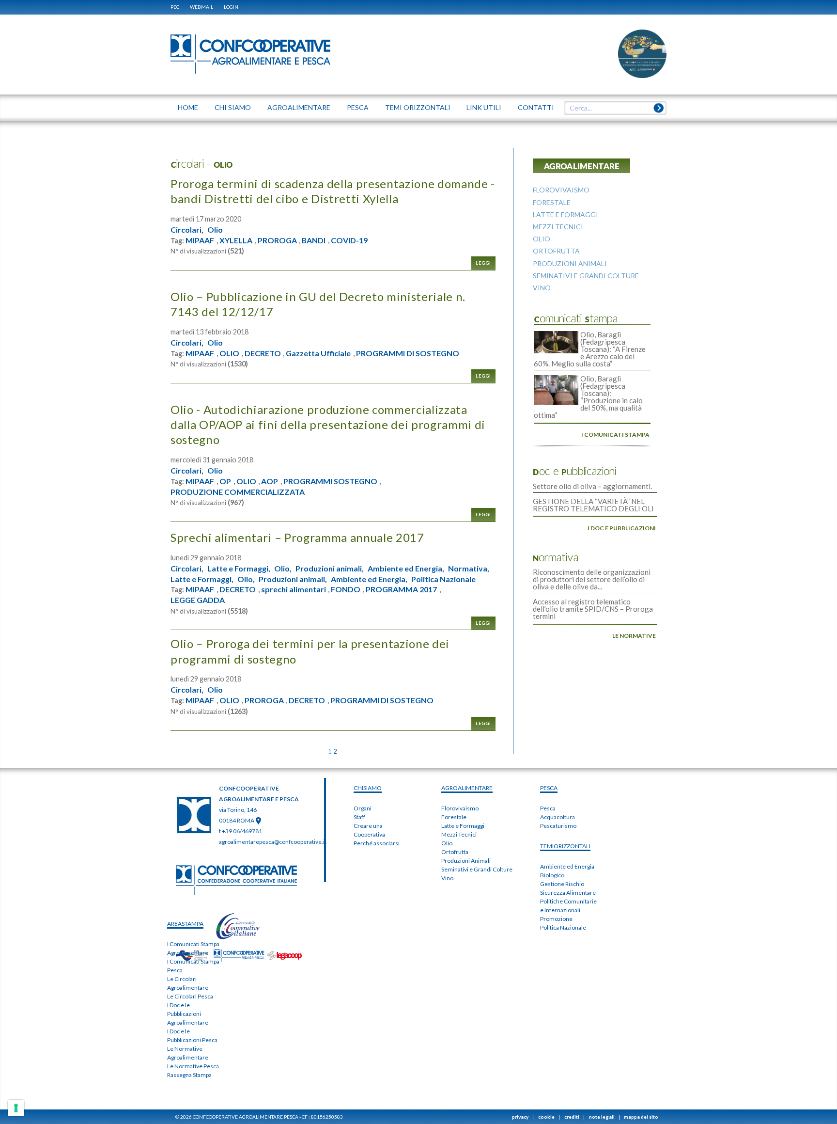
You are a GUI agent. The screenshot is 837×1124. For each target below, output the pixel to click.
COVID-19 (349, 240)
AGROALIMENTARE (467, 788)
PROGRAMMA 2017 (401, 589)
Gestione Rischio (562, 883)
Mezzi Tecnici (459, 834)
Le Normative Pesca (193, 1066)
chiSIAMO (368, 788)
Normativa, (468, 568)
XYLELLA (235, 240)
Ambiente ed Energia (567, 866)
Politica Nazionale (443, 579)
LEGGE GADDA (197, 600)
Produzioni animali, (329, 568)
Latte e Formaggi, (238, 568)
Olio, (283, 568)
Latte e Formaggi (462, 825)
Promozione (556, 918)
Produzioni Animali (466, 860)
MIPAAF (200, 240)
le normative (634, 635)
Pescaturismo (558, 825)
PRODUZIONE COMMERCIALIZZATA (237, 492)
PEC (174, 7)
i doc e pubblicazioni (622, 528)
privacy (520, 1117)
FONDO (345, 589)
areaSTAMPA (185, 923)
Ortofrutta (454, 851)
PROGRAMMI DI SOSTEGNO (407, 353)
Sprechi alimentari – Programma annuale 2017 (297, 537)
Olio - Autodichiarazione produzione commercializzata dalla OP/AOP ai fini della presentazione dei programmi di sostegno (327, 424)
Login (231, 7)
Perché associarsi (377, 843)
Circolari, (186, 230)
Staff (359, 817)
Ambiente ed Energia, (406, 568)
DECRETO (263, 353)
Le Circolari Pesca (190, 996)
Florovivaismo (460, 808)
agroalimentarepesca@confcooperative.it (272, 841)
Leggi (483, 263)
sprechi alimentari (293, 589)
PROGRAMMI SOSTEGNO (330, 481)
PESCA (549, 788)
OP (225, 481)
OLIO (229, 353)
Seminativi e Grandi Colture (476, 869)
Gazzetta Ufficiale (318, 353)
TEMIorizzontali (565, 846)
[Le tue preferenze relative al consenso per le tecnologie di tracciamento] (16, 1108)
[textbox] (612, 108)
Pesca (548, 808)
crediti (571, 1117)
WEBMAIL (201, 7)
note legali (602, 1117)
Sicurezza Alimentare (568, 892)
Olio (215, 230)
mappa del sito (641, 1117)
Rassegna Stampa (189, 1074)
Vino (447, 878)
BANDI (314, 240)
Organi (363, 808)
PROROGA (277, 240)
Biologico (552, 875)
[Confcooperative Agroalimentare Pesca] (250, 53)
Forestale (453, 817)
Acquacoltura (557, 817)
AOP (269, 481)
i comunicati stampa (615, 434)
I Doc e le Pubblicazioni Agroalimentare (187, 1013)
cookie (546, 1117)
